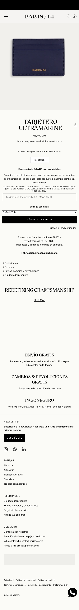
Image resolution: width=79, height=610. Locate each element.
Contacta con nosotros (16, 531)
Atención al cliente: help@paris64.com (24, 536)
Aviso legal (8, 580)
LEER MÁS (39, 299)
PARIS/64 (15, 595)
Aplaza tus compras (14, 514)
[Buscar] (69, 16)
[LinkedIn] (24, 449)
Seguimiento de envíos (16, 510)
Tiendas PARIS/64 (13, 474)
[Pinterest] (15, 449)
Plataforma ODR (60, 585)
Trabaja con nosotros (15, 483)
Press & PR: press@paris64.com (21, 545)
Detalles (9, 267)
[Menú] (6, 16)
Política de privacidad (25, 580)
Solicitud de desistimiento (39, 585)
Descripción (11, 263)
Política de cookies (46, 580)
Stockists (9, 479)
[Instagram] (6, 449)
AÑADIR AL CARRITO (39, 219)
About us (8, 465)
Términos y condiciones (15, 585)
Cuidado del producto (16, 275)
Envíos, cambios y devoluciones (22, 270)
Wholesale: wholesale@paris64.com (23, 541)
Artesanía (9, 470)
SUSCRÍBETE (14, 437)
